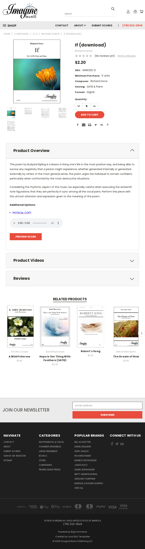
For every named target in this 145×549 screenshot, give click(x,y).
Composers (45, 464)
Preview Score (26, 236)
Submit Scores (102, 25)
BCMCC (43, 455)
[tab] (72, 150)
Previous (139, 538)
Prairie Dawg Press (49, 469)
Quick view (19, 322)
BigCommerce (79, 531)
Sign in (8, 455)
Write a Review (127, 56)
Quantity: (81, 99)
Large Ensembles (48, 451)
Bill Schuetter (82, 441)
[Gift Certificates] (135, 11)
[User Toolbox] (128, 11)
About (79, 25)
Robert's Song (90, 351)
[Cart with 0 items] (141, 11)
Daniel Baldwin (82, 446)
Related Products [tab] (70, 299)
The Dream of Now (126, 356)
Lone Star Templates (79, 536)
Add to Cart (19, 329)
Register (21, 455)
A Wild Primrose (19, 356)
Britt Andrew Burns (85, 474)
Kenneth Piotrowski (85, 460)
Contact (61, 25)
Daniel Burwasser (84, 469)
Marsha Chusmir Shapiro (88, 483)
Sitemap (8, 460)
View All (78, 487)
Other (42, 460)
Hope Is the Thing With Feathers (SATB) (55, 358)
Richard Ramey (82, 455)
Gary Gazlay (81, 451)
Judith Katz (80, 464)
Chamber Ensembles (50, 446)
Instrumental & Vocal (51, 441)
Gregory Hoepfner (84, 478)
